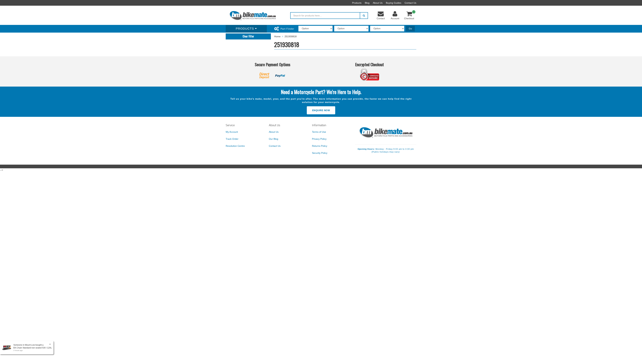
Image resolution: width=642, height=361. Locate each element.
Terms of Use (319, 132)
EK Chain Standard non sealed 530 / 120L (32, 348)
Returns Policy (319, 146)
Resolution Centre (235, 146)
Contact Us (410, 3)
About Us (378, 3)
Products (356, 3)
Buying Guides (393, 3)
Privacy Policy (319, 139)
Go (410, 28)
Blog (367, 3)
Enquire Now (321, 110)
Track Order (232, 139)
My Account (232, 132)
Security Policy (319, 153)
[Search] (364, 15)
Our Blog (273, 139)
